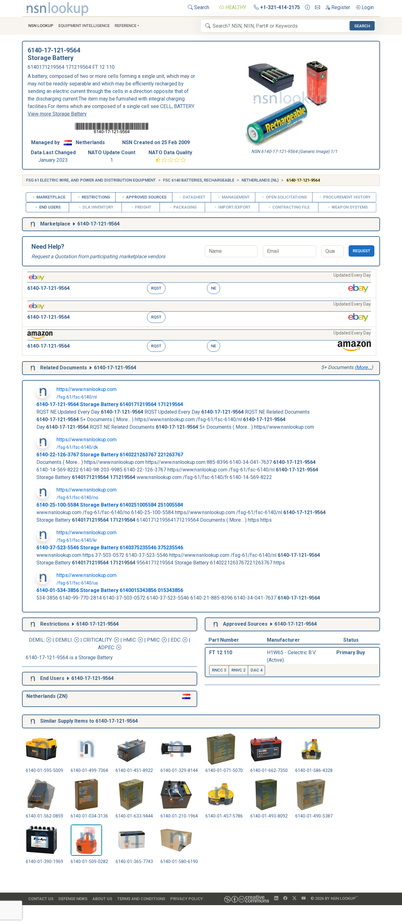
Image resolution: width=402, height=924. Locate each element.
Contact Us (40, 898)
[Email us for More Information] (317, 7)
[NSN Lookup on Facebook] (285, 899)
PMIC (153, 640)
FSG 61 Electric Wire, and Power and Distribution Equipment (91, 180)
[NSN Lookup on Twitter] (294, 899)
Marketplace (50, 197)
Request (361, 250)
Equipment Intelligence (84, 25)
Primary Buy (350, 652)
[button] (199, 283)
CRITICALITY (97, 640)
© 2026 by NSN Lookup (334, 898)
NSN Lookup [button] (40, 25)
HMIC (129, 640)
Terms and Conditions (141, 898)
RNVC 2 (238, 670)
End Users (49, 207)
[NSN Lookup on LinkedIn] (276, 899)
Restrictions (95, 197)
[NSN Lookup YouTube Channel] (303, 899)
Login (367, 7)
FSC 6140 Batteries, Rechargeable (198, 180)
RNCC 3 (219, 670)
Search (201, 7)
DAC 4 (256, 670)
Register (340, 7)
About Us (102, 898)
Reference (125, 25)
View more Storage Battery (57, 114)
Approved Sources (145, 197)
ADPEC (106, 647)
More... (363, 367)
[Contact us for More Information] (307, 7)
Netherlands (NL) (260, 180)
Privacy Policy (186, 898)
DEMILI (63, 640)
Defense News (72, 898)
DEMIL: (37, 640)
